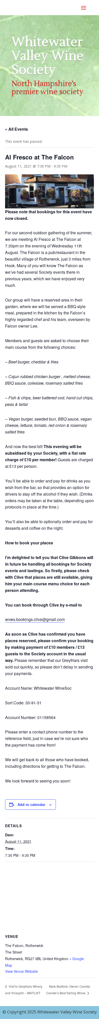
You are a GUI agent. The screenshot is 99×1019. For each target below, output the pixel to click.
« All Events (16, 129)
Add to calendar (31, 804)
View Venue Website (21, 971)
